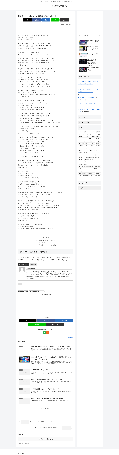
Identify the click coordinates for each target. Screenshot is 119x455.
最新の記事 (33, 264)
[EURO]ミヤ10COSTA (34, 291)
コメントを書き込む (46, 439)
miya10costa (42, 242)
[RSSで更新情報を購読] (47, 332)
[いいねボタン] (20, 284)
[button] (64, 19)
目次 (44, 237)
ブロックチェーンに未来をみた (87, 97)
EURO (26, 291)
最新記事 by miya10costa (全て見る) (47, 245)
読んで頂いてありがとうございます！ (45, 240)
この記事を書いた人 (24, 264)
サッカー (21, 291)
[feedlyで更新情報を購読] (44, 332)
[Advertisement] (45, 29)
